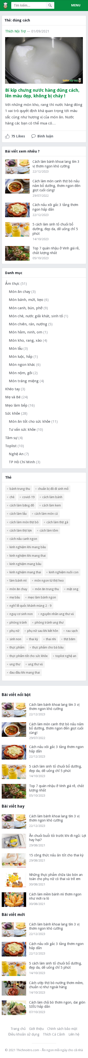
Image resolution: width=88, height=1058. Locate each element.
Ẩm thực (12, 283)
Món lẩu (15, 348)
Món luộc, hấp (21, 356)
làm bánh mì (18, 580)
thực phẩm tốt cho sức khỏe (29, 656)
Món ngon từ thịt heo (49, 580)
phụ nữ (14, 631)
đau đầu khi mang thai (25, 672)
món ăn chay (18, 589)
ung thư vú (35, 664)
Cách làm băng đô (22, 505)
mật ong (72, 589)
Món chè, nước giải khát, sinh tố (36, 316)
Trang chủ (18, 1029)
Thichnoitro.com (27, 1050)
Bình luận (45, 136)
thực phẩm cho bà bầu (48, 647)
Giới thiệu (36, 1029)
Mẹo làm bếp (16, 405)
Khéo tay (12, 389)
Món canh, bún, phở (26, 308)
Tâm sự (11, 438)
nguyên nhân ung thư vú (57, 614)
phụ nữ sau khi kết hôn (42, 631)
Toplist (11, 446)
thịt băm (69, 639)
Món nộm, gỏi (20, 373)
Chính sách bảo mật (62, 1029)
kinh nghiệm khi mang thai (28, 555)
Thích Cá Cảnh (54, 1034)
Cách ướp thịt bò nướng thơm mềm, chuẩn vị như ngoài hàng (56, 985)
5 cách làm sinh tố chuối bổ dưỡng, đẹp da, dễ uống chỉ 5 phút (55, 229)
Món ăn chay (19, 291)
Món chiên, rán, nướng (28, 324)
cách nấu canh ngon (23, 539)
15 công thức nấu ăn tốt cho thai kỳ (56, 855)
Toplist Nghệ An (65, 656)
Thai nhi (51, 639)
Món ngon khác (22, 364)
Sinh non (15, 639)
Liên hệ (73, 1034)
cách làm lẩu (18, 513)
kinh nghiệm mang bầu (25, 564)
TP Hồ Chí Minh (22, 462)
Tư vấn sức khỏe (22, 429)
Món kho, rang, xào (25, 340)
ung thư (15, 664)
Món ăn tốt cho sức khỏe (29, 421)
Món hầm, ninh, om (25, 332)
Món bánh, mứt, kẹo (26, 300)
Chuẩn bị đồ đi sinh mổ (53, 489)
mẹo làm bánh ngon (42, 597)
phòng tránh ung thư (49, 622)
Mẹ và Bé (13, 397)
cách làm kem (51, 505)
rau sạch (72, 631)
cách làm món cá (46, 513)
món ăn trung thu (47, 589)
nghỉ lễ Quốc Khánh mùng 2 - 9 (30, 605)
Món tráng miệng (24, 381)
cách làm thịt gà (57, 522)
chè (12, 497)
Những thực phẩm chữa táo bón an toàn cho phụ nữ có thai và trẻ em (56, 877)
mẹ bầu (15, 597)
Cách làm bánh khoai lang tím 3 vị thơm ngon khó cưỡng (54, 707)
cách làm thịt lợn (21, 530)
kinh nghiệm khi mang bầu (28, 547)
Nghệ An (16, 454)
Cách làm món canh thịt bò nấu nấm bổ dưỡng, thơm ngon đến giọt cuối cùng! (56, 185)
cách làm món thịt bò (24, 522)
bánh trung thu (20, 489)
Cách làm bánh (52, 497)
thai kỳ (33, 639)
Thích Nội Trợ (15, 31)
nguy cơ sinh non (21, 614)
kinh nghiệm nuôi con (63, 572)
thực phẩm (17, 647)
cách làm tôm (49, 530)
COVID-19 (28, 497)
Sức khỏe (12, 413)
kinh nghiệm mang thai (25, 572)
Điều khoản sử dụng (23, 1034)
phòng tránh (18, 622)
